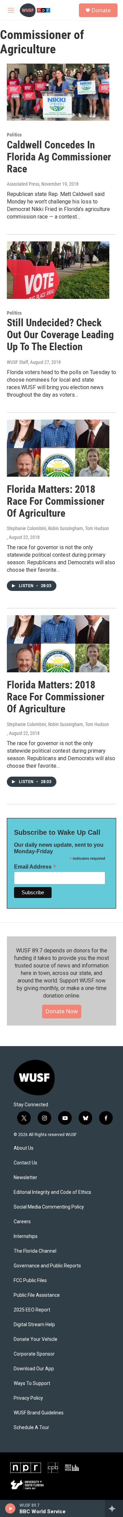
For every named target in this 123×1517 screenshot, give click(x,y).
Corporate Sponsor (34, 1354)
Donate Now (61, 1011)
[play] (10, 1508)
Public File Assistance (37, 1295)
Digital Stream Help (34, 1324)
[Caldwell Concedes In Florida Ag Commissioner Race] (58, 92)
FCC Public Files (30, 1280)
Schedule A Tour (31, 1427)
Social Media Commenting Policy (49, 1207)
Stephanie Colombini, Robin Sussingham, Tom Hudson (58, 528)
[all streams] (114, 1508)
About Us (23, 1148)
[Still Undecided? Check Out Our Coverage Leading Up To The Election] (58, 270)
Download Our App (34, 1368)
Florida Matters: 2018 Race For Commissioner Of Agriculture (56, 501)
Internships (26, 1236)
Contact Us (25, 1162)
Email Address (35, 867)
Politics (14, 134)
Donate (101, 10)
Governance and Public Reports (47, 1265)
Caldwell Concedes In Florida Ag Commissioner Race (59, 157)
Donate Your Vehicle (35, 1339)
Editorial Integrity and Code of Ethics (52, 1192)
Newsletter (25, 1177)
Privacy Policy (28, 1398)
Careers (22, 1221)
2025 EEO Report (32, 1309)
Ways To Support (32, 1383)
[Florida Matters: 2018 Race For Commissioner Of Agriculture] (58, 448)
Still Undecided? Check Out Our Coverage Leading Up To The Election (60, 335)
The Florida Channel (35, 1251)
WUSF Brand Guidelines (39, 1412)
